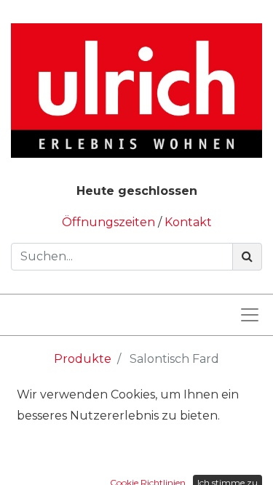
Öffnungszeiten (110, 222)
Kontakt (188, 222)
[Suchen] (247, 256)
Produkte (82, 359)
